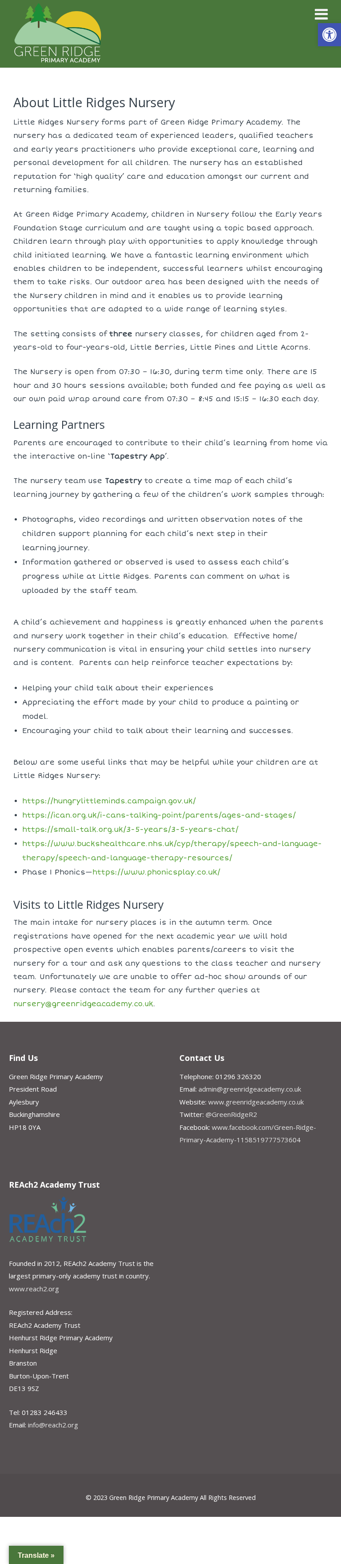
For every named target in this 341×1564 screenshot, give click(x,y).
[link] (329, 34)
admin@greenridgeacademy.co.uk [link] (249, 1088)
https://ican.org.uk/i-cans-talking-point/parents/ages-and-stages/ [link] (159, 815)
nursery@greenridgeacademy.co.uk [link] (83, 1004)
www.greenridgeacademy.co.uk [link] (256, 1101)
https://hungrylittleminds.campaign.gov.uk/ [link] (109, 801)
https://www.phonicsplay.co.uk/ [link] (156, 872)
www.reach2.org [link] (34, 1288)
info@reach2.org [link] (53, 1424)
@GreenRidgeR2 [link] (231, 1114)
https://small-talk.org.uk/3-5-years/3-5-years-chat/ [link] (130, 829)
